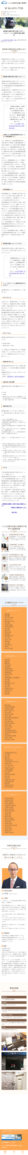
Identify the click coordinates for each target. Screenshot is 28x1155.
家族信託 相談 (8, 674)
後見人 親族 (8, 712)
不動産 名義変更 (9, 769)
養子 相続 (7, 628)
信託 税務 (7, 659)
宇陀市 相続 (8, 812)
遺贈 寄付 (7, 661)
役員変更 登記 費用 (10, 774)
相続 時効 (7, 630)
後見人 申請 (8, 716)
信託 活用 (7, 692)
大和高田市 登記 (9, 800)
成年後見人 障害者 (10, 723)
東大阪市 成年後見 (10, 811)
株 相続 (7, 646)
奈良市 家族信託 (9, 803)
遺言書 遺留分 (8, 668)
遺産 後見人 (8, 705)
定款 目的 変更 (9, 787)
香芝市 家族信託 (9, 798)
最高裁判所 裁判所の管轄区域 (15, 376)
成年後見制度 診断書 (10, 736)
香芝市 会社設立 (9, 818)
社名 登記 (7, 778)
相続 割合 (7, 641)
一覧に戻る (14, 512)
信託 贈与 (7, 694)
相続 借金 (7, 634)
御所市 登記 (8, 830)
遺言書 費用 (8, 672)
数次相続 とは (8, 644)
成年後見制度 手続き (10, 730)
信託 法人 (7, 676)
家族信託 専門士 (9, 688)
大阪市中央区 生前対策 (11, 825)
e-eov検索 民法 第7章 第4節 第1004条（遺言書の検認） (16, 126)
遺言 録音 (7, 681)
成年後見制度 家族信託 (11, 732)
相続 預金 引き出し (10, 621)
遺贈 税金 (7, 663)
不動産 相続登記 (9, 626)
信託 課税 (7, 667)
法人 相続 (7, 637)
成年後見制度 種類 (10, 707)
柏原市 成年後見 (9, 802)
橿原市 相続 (8, 816)
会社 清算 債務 (9, 770)
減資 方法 (7, 758)
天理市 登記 (8, 814)
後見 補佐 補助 (9, 721)
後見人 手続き (8, 737)
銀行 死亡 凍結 (9, 648)
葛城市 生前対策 (9, 832)
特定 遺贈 (7, 685)
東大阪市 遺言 (8, 829)
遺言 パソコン (8, 619)
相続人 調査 (8, 632)
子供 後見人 (8, 728)
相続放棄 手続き (9, 635)
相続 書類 (7, 616)
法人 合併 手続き (9, 765)
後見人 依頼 (8, 725)
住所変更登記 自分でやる (11, 761)
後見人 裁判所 (8, 727)
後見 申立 (7, 734)
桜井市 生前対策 (9, 809)
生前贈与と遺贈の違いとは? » (19, 507)
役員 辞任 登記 (9, 760)
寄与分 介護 (8, 639)
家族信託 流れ (8, 690)
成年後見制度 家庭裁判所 (11, 717)
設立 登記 (7, 756)
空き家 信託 (8, 665)
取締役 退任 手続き (10, 780)
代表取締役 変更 (9, 781)
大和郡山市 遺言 (9, 807)
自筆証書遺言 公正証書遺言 (12, 677)
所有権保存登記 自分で (11, 752)
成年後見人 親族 (9, 708)
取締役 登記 (8, 763)
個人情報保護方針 (5, 1142)
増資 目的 (7, 783)
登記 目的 (7, 772)
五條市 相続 (8, 821)
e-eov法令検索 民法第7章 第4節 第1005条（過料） (17, 273)
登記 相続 (7, 623)
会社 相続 (7, 643)
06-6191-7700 (15, 8)
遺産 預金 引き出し (10, 683)
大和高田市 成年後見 (10, 805)
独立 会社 (7, 776)
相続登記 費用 (8, 625)
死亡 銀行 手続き (9, 617)
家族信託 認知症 (9, 670)
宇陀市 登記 (8, 827)
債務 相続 (7, 614)
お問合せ (13, 1142)
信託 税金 (7, 686)
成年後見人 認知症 (10, 739)
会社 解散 (7, 754)
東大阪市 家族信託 (10, 820)
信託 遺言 (7, 679)
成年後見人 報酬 (9, 714)
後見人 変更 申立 (9, 710)
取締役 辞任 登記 (9, 785)
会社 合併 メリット (10, 767)
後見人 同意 (8, 719)
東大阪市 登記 (8, 823)
